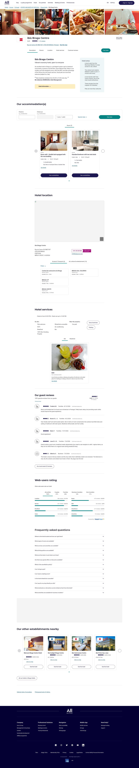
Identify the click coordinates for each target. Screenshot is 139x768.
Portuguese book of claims (42, 692)
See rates (105, 50)
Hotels (6, 7)
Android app (83, 730)
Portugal (17, 7)
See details (54, 381)
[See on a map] (69, 221)
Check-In (23, 112)
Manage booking (105, 725)
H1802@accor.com (77, 254)
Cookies (71, 752)
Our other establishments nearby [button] (38, 629)
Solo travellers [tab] (90, 493)
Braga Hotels (44, 7)
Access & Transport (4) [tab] (58, 261)
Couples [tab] (57, 493)
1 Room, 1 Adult (61, 117)
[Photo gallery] (69, 22)
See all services (93, 322)
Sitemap (61, 728)
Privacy (64, 752)
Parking (91, 327)
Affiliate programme (22, 735)
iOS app (82, 728)
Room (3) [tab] (69, 125)
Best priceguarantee (119, 38)
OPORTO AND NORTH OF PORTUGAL (30, 7)
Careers (19, 730)
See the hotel (33, 667)
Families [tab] (65, 493)
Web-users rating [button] (46, 480)
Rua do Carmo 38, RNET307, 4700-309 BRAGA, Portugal (43, 45)
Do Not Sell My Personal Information (95, 752)
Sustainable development (23, 733)
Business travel (42, 725)
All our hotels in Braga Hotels (27, 678)
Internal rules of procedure (24, 692)
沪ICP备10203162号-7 (74, 756)
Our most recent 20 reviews (44, 466)
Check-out (41, 112)
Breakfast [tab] (72, 339)
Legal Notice (79, 752)
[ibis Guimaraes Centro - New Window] (81, 643)
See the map (63, 45)
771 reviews (42, 41)
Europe (11, 7)
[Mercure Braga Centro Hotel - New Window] (33, 643)
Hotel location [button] (44, 195)
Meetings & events (42, 728)
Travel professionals (43, 730)
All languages (62, 730)
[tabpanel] (69, 155)
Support (103, 728)
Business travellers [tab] (77, 493)
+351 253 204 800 (77, 250)
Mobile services (84, 725)
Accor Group (20, 725)
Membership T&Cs (55, 752)
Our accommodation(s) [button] (31, 104)
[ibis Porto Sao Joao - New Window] (105, 643)
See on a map (29, 661)
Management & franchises (23, 728)
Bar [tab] (65, 339)
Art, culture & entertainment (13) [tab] (78, 261)
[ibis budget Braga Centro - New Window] (57, 643)
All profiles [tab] (48, 493)
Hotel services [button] (43, 309)
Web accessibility (63, 725)
